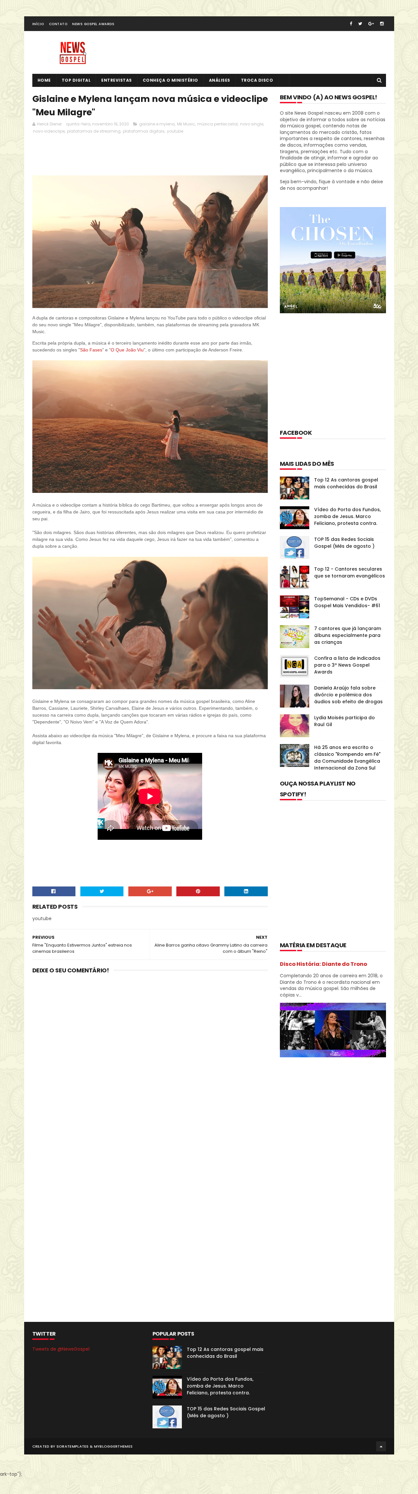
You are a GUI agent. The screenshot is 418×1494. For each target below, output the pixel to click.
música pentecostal (217, 124)
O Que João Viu (127, 349)
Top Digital (76, 80)
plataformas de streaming (94, 131)
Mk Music (186, 124)
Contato (58, 24)
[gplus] (371, 23)
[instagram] (382, 23)
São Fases (91, 349)
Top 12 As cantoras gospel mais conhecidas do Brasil (346, 483)
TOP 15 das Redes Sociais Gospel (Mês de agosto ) (344, 542)
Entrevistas (116, 80)
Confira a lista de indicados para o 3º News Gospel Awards (347, 665)
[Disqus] (150, 1064)
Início (38, 24)
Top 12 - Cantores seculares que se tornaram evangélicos (349, 572)
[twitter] (360, 23)
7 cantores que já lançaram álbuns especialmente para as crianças (347, 635)
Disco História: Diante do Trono (323, 964)
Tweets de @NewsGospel (60, 1349)
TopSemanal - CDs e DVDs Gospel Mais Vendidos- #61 (347, 602)
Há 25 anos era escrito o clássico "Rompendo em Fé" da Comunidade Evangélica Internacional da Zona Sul (347, 757)
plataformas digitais (144, 131)
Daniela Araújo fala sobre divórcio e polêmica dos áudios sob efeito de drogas (348, 695)
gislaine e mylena (157, 124)
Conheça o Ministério (170, 80)
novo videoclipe (49, 131)
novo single (251, 124)
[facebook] (350, 23)
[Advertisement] (151, 154)
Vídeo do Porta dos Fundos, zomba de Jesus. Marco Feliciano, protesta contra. (347, 516)
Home (44, 80)
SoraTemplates (72, 1446)
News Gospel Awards (93, 24)
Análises (219, 80)
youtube (175, 131)
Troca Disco (257, 80)
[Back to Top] (381, 1446)
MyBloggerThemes (113, 1446)
